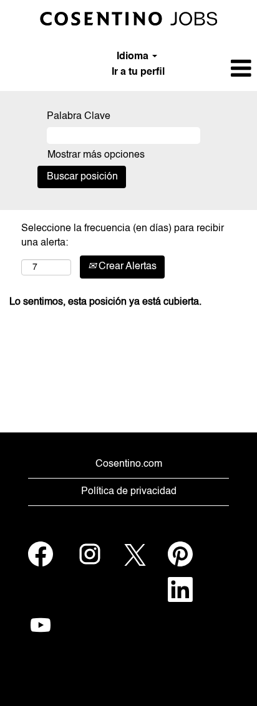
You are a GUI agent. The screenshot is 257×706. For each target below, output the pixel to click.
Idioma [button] (134, 57)
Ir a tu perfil (138, 72)
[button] (214, 69)
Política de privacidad (129, 492)
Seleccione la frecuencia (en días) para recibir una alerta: (122, 236)
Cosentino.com (128, 464)
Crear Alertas (126, 267)
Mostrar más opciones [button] (96, 155)
